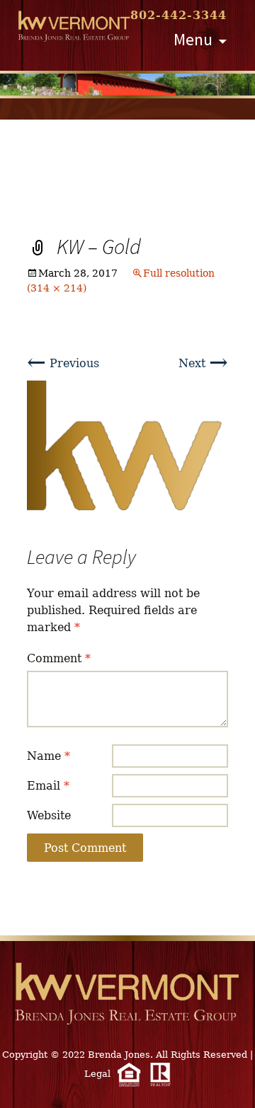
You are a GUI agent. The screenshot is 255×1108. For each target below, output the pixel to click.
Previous (63, 363)
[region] (127, 85)
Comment (59, 658)
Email (48, 785)
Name (48, 756)
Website (49, 815)
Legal (97, 1073)
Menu (193, 39)
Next (203, 363)
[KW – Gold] (127, 447)
